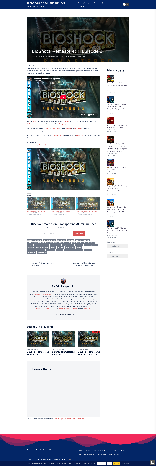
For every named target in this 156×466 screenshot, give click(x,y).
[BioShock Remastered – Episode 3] (38, 339)
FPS (96, 245)
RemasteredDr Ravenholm (36, 250)
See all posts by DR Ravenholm (63, 315)
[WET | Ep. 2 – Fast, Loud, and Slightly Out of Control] (110, 120)
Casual (30, 245)
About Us (81, 6)
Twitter (68, 128)
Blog (95, 3)
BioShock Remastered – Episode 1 (37, 211)
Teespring (62, 124)
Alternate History (49, 240)
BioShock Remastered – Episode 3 (61, 211)
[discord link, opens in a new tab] (33, 449)
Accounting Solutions (100, 450)
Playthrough (70, 247)
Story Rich (88, 250)
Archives (110, 252)
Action (29, 240)
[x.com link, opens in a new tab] (43, 449)
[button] (126, 4)
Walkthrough (42, 252)
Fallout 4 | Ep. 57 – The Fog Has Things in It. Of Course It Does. (117, 230)
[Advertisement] (78, 34)
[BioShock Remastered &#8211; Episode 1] (38, 203)
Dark (71, 245)
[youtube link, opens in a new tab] (27, 449)
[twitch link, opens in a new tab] (30, 449)
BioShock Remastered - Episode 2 (38, 242)
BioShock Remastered (68, 57)
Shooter (59, 250)
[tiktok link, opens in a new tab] (37, 449)
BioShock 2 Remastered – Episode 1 (87, 211)
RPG (47, 250)
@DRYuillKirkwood (42, 309)
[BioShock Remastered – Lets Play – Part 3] (89, 339)
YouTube (30, 124)
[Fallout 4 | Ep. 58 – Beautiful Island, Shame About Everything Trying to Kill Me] (110, 99)
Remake (79, 247)
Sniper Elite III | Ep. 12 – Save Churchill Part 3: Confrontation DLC (117, 188)
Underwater (31, 252)
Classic (65, 245)
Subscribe (79, 233)
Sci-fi (53, 250)
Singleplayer (69, 250)
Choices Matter (55, 245)
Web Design (102, 454)
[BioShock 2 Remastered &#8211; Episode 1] (88, 203)
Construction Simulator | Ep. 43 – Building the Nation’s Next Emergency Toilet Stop (116, 209)
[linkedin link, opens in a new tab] (50, 449)
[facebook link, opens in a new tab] (46, 449)
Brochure (79, 135)
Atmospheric (61, 240)
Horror (53, 247)
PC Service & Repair (118, 450)
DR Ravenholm (39, 57)
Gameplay (31, 247)
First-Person (89, 245)
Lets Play (60, 247)
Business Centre (83, 3)
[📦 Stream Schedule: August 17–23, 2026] (110, 162)
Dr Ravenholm (64, 309)
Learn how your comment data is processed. (69, 419)
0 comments (82, 57)
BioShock (71, 240)
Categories (111, 242)
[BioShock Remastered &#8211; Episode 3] (63, 203)
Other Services (114, 454)
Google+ (75, 309)
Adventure (37, 240)
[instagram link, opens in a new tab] (40, 449)
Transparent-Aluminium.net (46, 3)
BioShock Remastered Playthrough (83, 242)
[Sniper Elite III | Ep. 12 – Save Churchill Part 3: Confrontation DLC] (110, 181)
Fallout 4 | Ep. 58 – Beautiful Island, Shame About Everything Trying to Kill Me (116, 106)
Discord (35, 121)
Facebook (77, 128)
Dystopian (79, 245)
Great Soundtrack (42, 247)
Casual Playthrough (41, 245)
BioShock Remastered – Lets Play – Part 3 (89, 353)
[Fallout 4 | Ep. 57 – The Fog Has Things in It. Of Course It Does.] (110, 223)
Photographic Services (87, 454)
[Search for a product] (119, 4)
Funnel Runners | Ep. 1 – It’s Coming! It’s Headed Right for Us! (117, 85)
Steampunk (78, 250)
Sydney (68, 459)
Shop (104, 3)
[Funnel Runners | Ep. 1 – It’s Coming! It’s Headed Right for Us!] (110, 78)
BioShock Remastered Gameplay (60, 242)
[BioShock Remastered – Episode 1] (63, 339)
